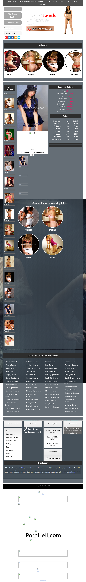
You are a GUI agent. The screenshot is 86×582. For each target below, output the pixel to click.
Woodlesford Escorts (72, 408)
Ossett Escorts (50, 400)
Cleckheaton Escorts (13, 408)
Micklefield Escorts (51, 388)
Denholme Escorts (32, 362)
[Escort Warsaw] (43, 578)
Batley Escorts (11, 371)
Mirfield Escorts (50, 391)
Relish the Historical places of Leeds (15, 22)
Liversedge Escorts (51, 381)
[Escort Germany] (43, 542)
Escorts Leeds (30, 371)
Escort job (68, 1)
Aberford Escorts (12, 362)
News (76, 1)
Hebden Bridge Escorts (33, 391)
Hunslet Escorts (50, 362)
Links (48, 486)
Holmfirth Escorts (32, 399)
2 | (43, 510)
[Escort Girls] (43, 492)
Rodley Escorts (70, 368)
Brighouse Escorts (12, 384)
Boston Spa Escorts (13, 378)
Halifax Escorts (31, 384)
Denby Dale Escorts (12, 411)
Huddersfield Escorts (33, 409)
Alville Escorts (10, 368)
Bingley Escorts (11, 375)
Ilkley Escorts (49, 365)
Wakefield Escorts (71, 396)
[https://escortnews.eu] (43, 519)
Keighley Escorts (51, 368)
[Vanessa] (72, 74)
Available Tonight (30, 1)
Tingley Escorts (70, 390)
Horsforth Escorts (32, 406)
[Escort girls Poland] (43, 501)
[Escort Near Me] (43, 569)
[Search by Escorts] (13, 33)
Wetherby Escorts (71, 405)
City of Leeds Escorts (13, 399)
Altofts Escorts (11, 365)
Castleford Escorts (12, 391)
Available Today (44, 1)
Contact (42, 4)
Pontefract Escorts (52, 407)
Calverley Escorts (12, 388)
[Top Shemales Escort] (43, 572)
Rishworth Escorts (71, 365)
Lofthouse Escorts (51, 384)
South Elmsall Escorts (72, 378)
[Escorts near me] (43, 531)
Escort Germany (43, 547)
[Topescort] (43, 567)
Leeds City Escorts (51, 378)
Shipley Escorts (70, 375)
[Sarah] (29, 74)
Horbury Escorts (31, 403)
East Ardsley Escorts (33, 368)
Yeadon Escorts (70, 411)
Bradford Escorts (12, 381)
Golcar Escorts (31, 375)
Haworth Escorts (31, 388)
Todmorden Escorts (72, 393)
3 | (45, 510)
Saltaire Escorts (70, 371)
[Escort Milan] (43, 556)
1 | (41, 510)
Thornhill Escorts (71, 387)
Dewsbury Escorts (32, 365)
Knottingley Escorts (52, 375)
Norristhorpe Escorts (52, 397)
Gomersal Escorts (32, 378)
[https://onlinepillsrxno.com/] (43, 517)
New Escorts (18, 1)
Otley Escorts (50, 404)
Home (10, 1)
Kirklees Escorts (50, 371)
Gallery (55, 1)
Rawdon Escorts (70, 362)
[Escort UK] (42, 508)
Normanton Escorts (52, 394)
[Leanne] (51, 74)
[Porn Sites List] (43, 538)
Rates (61, 1)
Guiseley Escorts (31, 381)
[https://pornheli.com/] (43, 529)
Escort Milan (43, 558)
